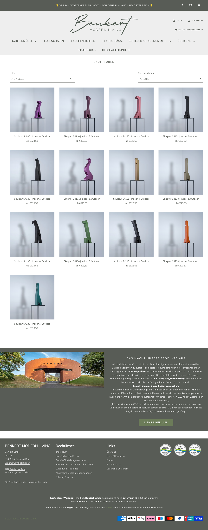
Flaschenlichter (82, 41)
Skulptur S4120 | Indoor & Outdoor (131, 136)
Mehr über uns (156, 422)
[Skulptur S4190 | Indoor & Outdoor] (32, 234)
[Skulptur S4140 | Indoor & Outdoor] (32, 172)
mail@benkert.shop (20, 472)
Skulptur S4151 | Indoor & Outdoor (131, 198)
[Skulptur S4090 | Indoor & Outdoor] (32, 109)
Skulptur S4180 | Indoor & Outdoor (82, 261)
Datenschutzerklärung (67, 456)
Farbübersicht (113, 464)
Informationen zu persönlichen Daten (75, 464)
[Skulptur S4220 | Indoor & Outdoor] (180, 234)
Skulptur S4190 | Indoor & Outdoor (32, 261)
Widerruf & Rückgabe (67, 468)
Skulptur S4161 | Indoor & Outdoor (82, 198)
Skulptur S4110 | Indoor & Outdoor (82, 136)
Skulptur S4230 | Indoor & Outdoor (32, 323)
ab (32, 140)
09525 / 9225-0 (17, 468)
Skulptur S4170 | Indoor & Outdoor (181, 198)
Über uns (111, 451)
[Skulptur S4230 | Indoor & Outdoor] (32, 297)
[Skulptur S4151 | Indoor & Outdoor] (131, 172)
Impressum (61, 451)
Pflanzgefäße (112, 41)
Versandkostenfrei (73, 5)
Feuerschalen (53, 41)
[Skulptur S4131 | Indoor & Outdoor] (180, 109)
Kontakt (110, 460)
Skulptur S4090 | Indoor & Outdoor (32, 136)
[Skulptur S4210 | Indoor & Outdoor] (131, 234)
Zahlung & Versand (65, 477)
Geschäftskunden (116, 50)
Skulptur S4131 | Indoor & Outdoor (181, 136)
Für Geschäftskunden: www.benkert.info (26, 482)
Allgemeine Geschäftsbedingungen (74, 472)
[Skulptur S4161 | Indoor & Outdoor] (81, 172)
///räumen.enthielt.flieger (17, 462)
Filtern (13, 73)
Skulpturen (87, 50)
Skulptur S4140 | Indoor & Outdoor (32, 198)
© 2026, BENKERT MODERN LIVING (21, 519)
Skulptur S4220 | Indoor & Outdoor (181, 261)
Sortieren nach (146, 73)
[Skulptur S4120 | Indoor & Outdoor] (131, 109)
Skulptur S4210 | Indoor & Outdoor (131, 261)
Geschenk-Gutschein (117, 468)
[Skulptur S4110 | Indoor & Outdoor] (81, 109)
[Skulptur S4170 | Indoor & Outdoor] (180, 172)
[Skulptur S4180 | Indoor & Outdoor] (81, 234)
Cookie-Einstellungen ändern (71, 460)
